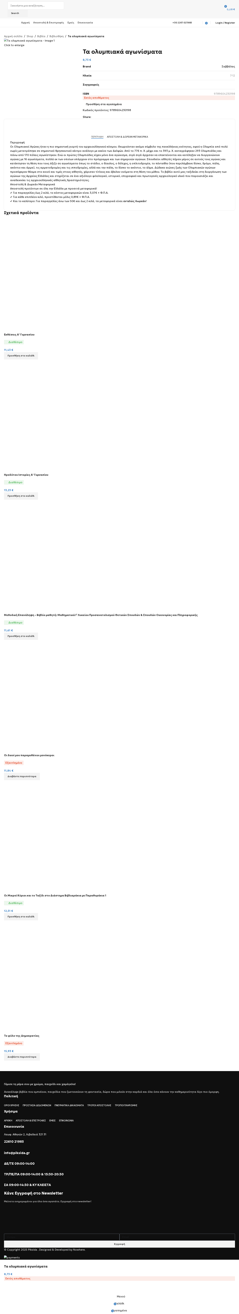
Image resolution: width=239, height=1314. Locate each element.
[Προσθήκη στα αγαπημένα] (8, 1288)
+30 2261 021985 (182, 22)
